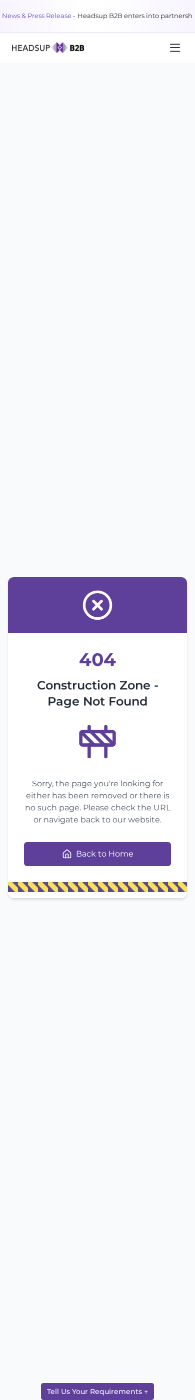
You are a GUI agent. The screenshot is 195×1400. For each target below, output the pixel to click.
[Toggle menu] (175, 48)
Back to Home (105, 854)
